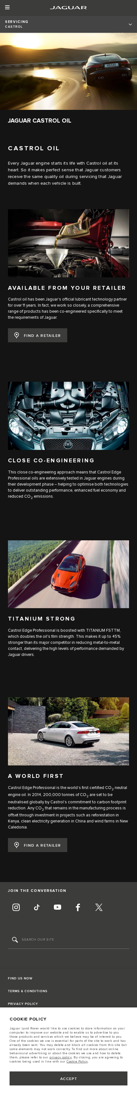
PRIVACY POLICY (23, 1004)
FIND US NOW (20, 978)
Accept (68, 1079)
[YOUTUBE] (57, 908)
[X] (99, 908)
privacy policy (60, 1057)
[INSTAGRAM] (16, 908)
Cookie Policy (77, 1061)
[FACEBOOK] (78, 908)
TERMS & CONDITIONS (27, 991)
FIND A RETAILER (42, 335)
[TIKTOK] (37, 908)
